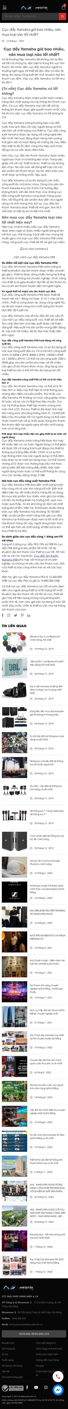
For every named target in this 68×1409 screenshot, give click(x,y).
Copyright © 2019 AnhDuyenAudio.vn (19, 1396)
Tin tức (5, 1354)
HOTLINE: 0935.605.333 (34, 1334)
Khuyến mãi (8, 1343)
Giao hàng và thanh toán (49, 1349)
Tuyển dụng (8, 1360)
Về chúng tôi (8, 1349)
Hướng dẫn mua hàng (47, 1360)
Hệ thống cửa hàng (12, 1366)
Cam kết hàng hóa (46, 1343)
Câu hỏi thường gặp (12, 1377)
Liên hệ (5, 1372)
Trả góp (40, 1366)
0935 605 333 (19, 1319)
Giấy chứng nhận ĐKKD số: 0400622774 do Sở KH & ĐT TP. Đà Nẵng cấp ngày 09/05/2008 (33, 1401)
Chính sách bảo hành (47, 1354)
